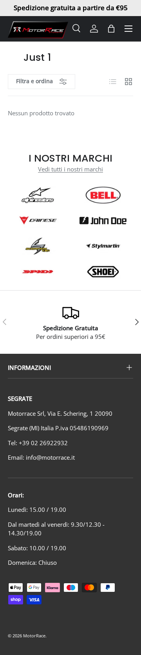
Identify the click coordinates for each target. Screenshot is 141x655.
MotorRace (34, 636)
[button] (111, 28)
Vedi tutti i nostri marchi (70, 169)
